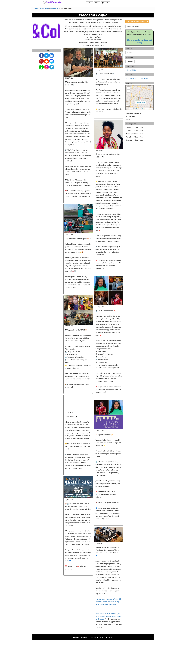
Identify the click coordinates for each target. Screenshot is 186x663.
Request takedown (133, 26)
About (76, 637)
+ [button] (128, 88)
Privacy (95, 637)
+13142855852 (130, 70)
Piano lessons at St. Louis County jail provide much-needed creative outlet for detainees (108, 616)
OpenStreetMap (143, 109)
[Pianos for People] (140, 98)
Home (90, 3)
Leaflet (130, 109)
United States (44, 9)
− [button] (128, 91)
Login (109, 637)
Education (130, 61)
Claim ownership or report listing (137, 21)
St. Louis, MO (54, 9)
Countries (106, 3)
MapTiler (136, 109)
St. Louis (129, 53)
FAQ (102, 637)
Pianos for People (140, 102)
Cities (97, 3)
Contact (85, 637)
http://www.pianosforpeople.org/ (137, 78)
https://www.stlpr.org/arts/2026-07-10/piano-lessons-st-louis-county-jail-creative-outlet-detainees (109, 601)
